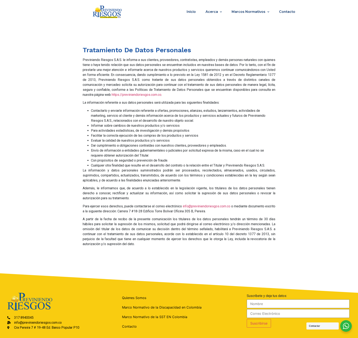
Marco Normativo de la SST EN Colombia (154, 317)
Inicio (191, 12)
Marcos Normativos (248, 12)
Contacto (287, 12)
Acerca (212, 12)
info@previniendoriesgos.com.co (206, 206)
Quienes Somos (134, 298)
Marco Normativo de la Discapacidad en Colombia (162, 307)
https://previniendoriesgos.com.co (136, 95)
